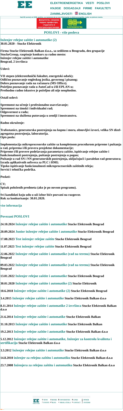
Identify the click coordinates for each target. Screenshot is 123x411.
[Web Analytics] (2, 409)
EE (24, 17)
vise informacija (11, 205)
